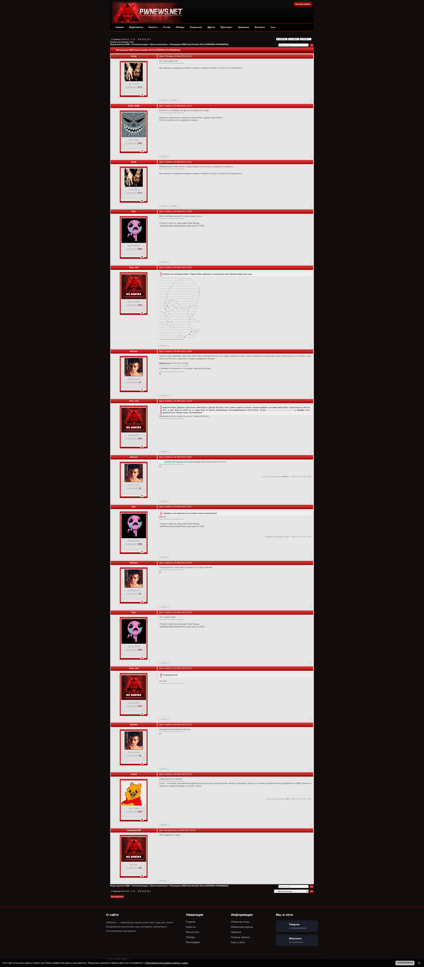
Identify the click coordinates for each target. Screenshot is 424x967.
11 (145, 39)
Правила (236, 932)
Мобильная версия (242, 926)
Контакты (260, 27)
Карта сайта (238, 942)
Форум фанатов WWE (120, 44)
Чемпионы (243, 27)
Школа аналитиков (159, 44)
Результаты (196, 27)
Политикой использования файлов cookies (166, 963)
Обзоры (180, 27)
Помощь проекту (240, 937)
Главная (119, 27)
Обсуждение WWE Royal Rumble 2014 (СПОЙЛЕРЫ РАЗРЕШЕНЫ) (199, 44)
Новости (153, 27)
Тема (272, 27)
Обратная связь (240, 921)
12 (148, 39)
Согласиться (405, 963)
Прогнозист (226, 27)
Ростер (166, 27)
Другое (211, 27)
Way (132, 42)
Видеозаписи (136, 27)
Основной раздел (140, 44)
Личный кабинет (303, 4)
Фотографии (193, 942)
